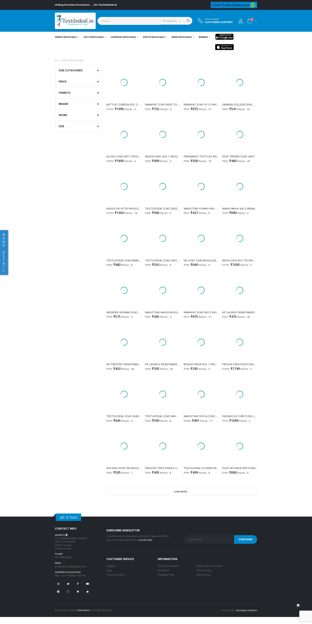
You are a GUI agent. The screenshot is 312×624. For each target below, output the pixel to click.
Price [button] (63, 81)
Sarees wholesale (66, 37)
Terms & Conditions (168, 566)
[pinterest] (58, 591)
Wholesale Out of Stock (209, 566)
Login (109, 570)
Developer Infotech (246, 610)
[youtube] (87, 583)
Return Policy (203, 574)
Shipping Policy (166, 574)
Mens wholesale (182, 37)
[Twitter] (68, 583)
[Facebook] (77, 583)
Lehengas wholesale (123, 37)
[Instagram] (58, 583)
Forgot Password (115, 574)
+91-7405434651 (63, 557)
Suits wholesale (94, 37)
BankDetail (3, 252)
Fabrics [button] (64, 93)
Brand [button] (63, 104)
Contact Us (164, 570)
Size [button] (61, 126)
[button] (252, 21)
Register (110, 566)
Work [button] (63, 115)
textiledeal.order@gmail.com (70, 566)
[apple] (87, 591)
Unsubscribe (145, 539)
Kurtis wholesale (154, 37)
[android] (77, 591)
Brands (203, 37)
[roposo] (68, 591)
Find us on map (63, 548)
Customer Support (219, 22)
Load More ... (182, 491)
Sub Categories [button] (71, 70)
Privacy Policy (203, 570)
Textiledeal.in (83, 610)
